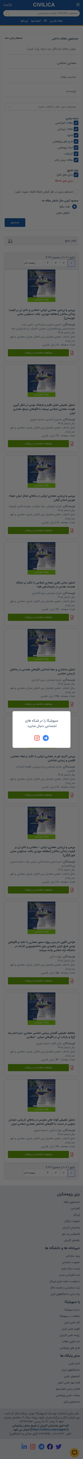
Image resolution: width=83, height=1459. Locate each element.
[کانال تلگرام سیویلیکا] (46, 738)
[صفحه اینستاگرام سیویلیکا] (37, 738)
